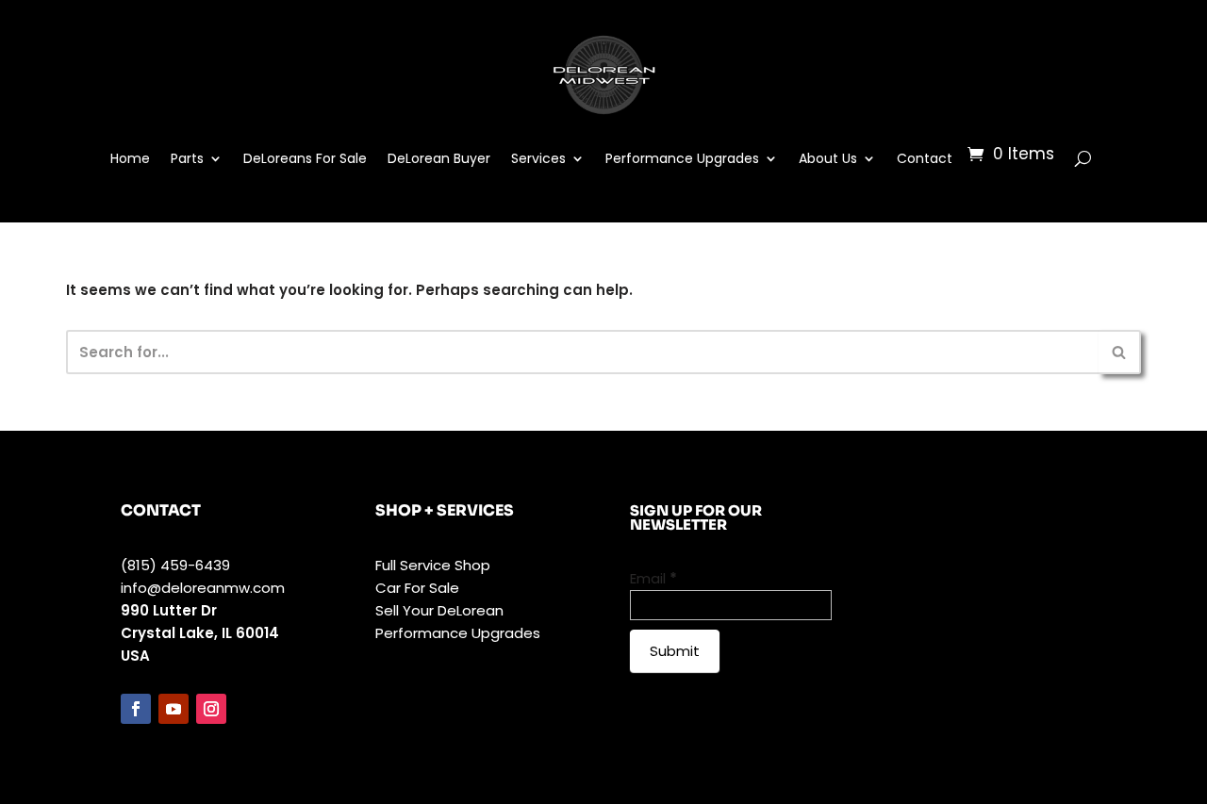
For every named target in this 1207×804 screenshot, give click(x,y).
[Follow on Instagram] (211, 709)
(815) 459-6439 (175, 565)
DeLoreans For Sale (305, 158)
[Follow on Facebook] (136, 709)
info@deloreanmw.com (203, 588)
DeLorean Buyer (439, 158)
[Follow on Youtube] (173, 709)
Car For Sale (417, 588)
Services (538, 158)
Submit (675, 651)
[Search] (1120, 352)
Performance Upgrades (682, 158)
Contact (924, 158)
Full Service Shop (432, 565)
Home (130, 158)
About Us (828, 158)
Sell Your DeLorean (439, 610)
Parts (187, 158)
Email (653, 578)
